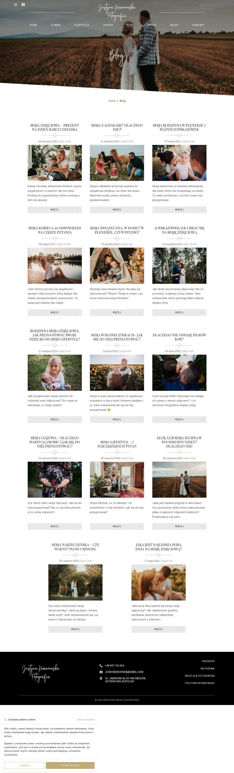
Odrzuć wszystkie (86, 719)
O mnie (56, 25)
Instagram (208, 668)
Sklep (174, 25)
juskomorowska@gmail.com (124, 671)
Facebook (208, 661)
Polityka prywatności (200, 683)
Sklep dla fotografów (200, 676)
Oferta (108, 25)
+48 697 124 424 (114, 665)
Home (33, 25)
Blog (130, 25)
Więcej (54, 209)
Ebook (151, 25)
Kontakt (198, 25)
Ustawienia (24, 765)
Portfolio (81, 25)
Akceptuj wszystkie (70, 765)
